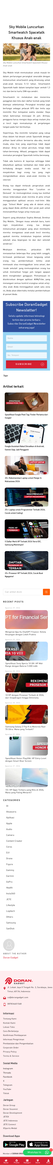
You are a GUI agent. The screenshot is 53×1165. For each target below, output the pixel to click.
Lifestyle (10, 905)
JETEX (6, 1117)
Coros (9, 847)
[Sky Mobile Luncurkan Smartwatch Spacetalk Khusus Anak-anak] (26, 52)
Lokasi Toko (9, 1027)
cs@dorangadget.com (17, 997)
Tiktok (6, 1093)
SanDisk (10, 929)
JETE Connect (9, 1124)
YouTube (7, 1089)
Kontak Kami (9, 1023)
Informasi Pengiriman (13, 1039)
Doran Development (12, 1113)
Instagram (8, 1068)
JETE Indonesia (10, 1121)
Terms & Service (11, 1056)
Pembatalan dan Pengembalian (18, 1043)
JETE (8, 899)
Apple (9, 823)
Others (9, 917)
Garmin (10, 876)
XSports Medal (10, 1128)
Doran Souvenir (10, 1109)
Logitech (10, 911)
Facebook (7, 1077)
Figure (9, 864)
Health (9, 888)
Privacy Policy (9, 1052)
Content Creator (14, 841)
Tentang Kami (9, 1019)
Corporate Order (11, 1048)
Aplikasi (10, 818)
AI (7, 806)
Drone (9, 858)
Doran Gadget (10, 957)
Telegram (7, 1085)
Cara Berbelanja (11, 1031)
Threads (7, 1073)
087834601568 (14, 1004)
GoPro (9, 882)
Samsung (11, 923)
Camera (10, 835)
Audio (9, 829)
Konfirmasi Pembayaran (14, 1035)
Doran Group (9, 1105)
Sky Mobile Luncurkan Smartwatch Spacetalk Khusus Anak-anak (26, 32)
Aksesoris (11, 812)
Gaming (10, 870)
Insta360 (10, 894)
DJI (7, 853)
